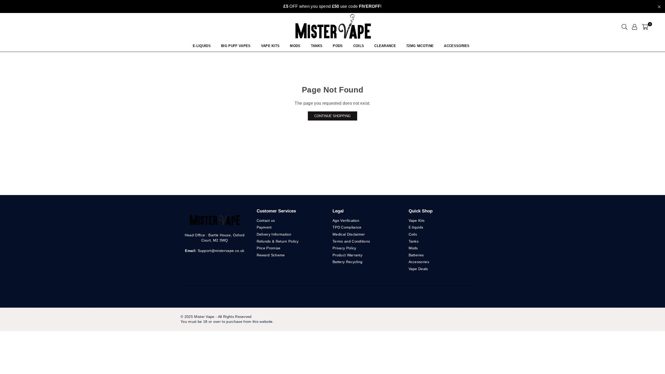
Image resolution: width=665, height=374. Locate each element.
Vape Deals (418, 269)
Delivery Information (274, 234)
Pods (338, 46)
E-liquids (416, 227)
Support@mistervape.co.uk (220, 251)
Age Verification (345, 220)
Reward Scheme (271, 255)
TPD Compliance (346, 227)
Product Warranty (347, 255)
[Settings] (634, 26)
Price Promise (269, 248)
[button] (645, 26)
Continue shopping (332, 116)
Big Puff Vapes (235, 46)
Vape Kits (270, 46)
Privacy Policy (344, 248)
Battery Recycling (347, 262)
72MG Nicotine (420, 46)
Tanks (414, 241)
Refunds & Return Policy (277, 241)
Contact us (266, 220)
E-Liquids (202, 46)
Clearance (385, 46)
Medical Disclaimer (348, 234)
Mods (295, 46)
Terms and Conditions (351, 241)
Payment (264, 227)
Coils (358, 46)
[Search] (624, 26)
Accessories (457, 46)
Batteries (416, 255)
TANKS (317, 46)
